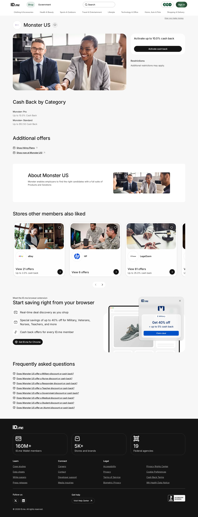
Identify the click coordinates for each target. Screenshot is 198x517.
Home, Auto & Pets (153, 12)
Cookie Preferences (156, 471)
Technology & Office (129, 12)
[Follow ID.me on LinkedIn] (23, 501)
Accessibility (109, 466)
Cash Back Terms (155, 477)
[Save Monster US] (55, 25)
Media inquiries (65, 482)
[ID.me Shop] (17, 4)
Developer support (67, 477)
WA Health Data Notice (157, 482)
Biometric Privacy (112, 482)
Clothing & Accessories (23, 12)
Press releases (20, 482)
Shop (30, 4)
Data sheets (19, 471)
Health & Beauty (47, 12)
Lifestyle (111, 12)
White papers (19, 477)
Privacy (107, 471)
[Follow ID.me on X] (15, 501)
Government (44, 4)
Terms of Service (111, 477)
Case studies (19, 466)
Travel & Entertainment (92, 12)
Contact (62, 471)
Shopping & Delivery (175, 12)
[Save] (59, 227)
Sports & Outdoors (68, 12)
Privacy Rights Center (157, 466)
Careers (62, 466)
